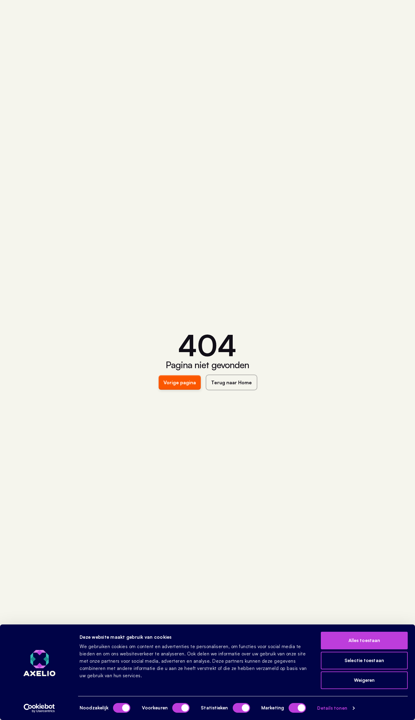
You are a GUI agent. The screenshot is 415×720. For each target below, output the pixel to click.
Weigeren (364, 680)
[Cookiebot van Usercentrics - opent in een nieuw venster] (39, 708)
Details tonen (332, 708)
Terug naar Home (231, 382)
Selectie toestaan (364, 660)
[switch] (181, 708)
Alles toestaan (364, 640)
